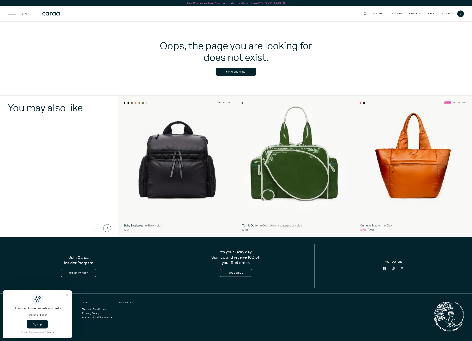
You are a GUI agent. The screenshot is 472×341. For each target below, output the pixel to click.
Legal (85, 302)
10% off (377, 13)
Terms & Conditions (94, 309)
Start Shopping (236, 71)
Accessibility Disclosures (97, 317)
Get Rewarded (78, 273)
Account (447, 13)
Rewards (415, 13)
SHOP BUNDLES (275, 3)
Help (431, 13)
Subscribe (235, 272)
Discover (396, 13)
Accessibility (127, 302)
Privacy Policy (90, 313)
